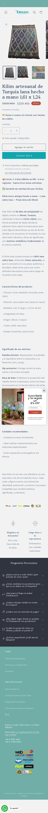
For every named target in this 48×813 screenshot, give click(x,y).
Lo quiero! (35, 412)
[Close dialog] (44, 390)
